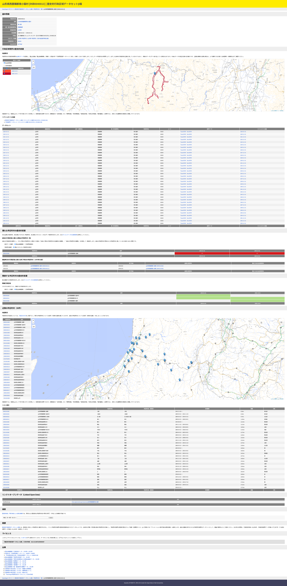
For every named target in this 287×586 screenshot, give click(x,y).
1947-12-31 (6, 205)
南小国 (20, 24)
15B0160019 (6, 453)
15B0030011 (6, 463)
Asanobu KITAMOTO (129, 583)
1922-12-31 (6, 139)
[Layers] (33, 67)
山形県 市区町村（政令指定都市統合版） (38, 38)
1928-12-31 (6, 155)
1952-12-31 (6, 220)
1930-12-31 (6, 160)
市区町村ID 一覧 (38, 9)
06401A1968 (6, 253)
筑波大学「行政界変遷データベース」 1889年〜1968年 (20, 553)
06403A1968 (6, 474)
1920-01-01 (6, 131)
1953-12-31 (6, 223)
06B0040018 (6, 456)
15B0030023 (6, 435)
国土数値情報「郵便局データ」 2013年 (15, 561)
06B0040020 (6, 416)
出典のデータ (20, 56)
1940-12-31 (6, 186)
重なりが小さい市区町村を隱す (23, 247)
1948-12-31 (6, 207)
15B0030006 (6, 484)
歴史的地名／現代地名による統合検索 (12, 513)
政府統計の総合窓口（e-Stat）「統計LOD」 (16, 572)
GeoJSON (189, 131)
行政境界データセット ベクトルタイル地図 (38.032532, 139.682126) (23, 122)
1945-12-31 (6, 199)
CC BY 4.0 (24, 538)
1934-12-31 (6, 171)
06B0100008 (6, 429)
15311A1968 (6, 432)
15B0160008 (6, 482)
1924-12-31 (6, 144)
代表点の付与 (22, 316)
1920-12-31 (6, 134)
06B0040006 (6, 295)
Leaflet (272, 110)
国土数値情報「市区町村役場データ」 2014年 (17, 557)
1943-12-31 (6, 194)
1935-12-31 (6, 173)
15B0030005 (6, 445)
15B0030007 (6, 461)
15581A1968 (6, 422)
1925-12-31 (6, 147)
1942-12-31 (6, 192)
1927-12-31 (6, 152)
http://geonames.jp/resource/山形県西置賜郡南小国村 (85, 502)
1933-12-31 (6, 168)
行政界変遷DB (8, 65)
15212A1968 (6, 487)
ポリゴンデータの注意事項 (69, 235)
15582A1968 (6, 437)
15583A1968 (6, 466)
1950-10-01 (6, 213)
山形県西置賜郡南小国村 (24, 21)
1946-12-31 (6, 202)
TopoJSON (183, 131)
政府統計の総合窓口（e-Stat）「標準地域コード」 (18, 570)
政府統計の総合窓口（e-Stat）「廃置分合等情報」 (18, 569)
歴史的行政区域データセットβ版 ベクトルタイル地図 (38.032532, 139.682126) (26, 120)
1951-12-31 (6, 218)
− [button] (33, 63)
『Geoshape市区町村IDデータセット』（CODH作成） (19, 574)
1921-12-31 (6, 137)
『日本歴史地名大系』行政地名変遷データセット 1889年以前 (21, 555)
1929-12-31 (6, 158)
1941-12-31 (6, 189)
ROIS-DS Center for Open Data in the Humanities (149, 583)
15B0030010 (6, 458)
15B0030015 (6, 443)
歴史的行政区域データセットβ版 (23, 9)
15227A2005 (6, 448)
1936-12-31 (6, 176)
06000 (19, 41)
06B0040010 (6, 298)
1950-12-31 (6, 215)
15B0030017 (6, 469)
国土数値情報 (8, 63)
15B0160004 (6, 471)
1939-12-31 (6, 184)
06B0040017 (6, 479)
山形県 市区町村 (22, 38)
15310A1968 (6, 450)
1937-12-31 (6, 178)
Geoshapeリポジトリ (8, 9)
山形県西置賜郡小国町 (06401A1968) (154, 266)
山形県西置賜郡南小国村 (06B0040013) (40, 266)
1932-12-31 (6, 165)
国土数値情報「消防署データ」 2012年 (15, 565)
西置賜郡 (20, 27)
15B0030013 (6, 427)
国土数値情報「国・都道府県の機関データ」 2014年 (19, 567)
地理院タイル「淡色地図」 (279, 110)
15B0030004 (6, 424)
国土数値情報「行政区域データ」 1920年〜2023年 (18, 551)
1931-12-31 (6, 163)
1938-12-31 (6, 181)
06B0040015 (6, 477)
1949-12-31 (6, 210)
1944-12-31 (6, 197)
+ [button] (33, 61)
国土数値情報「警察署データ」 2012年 (15, 563)
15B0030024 (6, 440)
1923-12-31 (6, 142)
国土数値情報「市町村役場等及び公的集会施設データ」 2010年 (22, 559)
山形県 (20, 30)
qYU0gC (20, 44)
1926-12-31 (6, 150)
